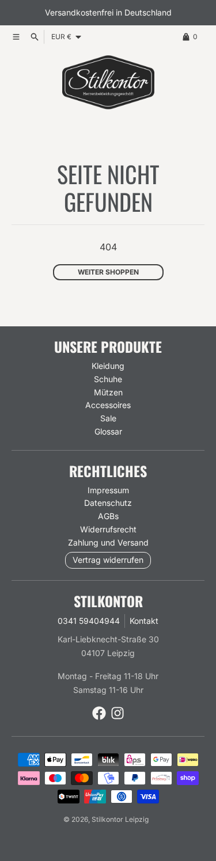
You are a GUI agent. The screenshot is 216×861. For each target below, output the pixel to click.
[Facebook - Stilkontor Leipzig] (99, 713)
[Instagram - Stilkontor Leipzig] (117, 713)
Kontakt (144, 621)
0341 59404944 (89, 621)
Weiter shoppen (108, 272)
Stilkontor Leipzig (120, 819)
